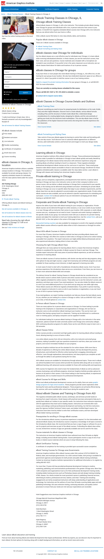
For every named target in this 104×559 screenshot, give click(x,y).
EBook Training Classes (15, 14)
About (56, 3)
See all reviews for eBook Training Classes (16, 125)
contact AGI (61, 300)
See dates (97, 127)
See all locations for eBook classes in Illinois (17, 217)
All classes (74, 3)
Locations (67, 3)
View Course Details (44, 127)
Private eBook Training (11, 199)
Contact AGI (48, 196)
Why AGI (51, 3)
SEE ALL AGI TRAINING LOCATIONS (86, 551)
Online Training (32, 9)
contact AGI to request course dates (50, 96)
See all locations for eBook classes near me (16, 213)
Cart (80, 3)
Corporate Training (92, 9)
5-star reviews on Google (15, 227)
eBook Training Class (45, 46)
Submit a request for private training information (52, 82)
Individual (8, 92)
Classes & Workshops (11, 9)
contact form (90, 217)
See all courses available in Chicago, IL (15, 209)
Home (3, 14)
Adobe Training (72, 9)
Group (7, 94)
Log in (83, 3)
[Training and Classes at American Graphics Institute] (3, 3)
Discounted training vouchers (46, 223)
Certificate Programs (52, 9)
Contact (62, 3)
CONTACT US (52, 551)
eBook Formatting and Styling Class (50, 49)
